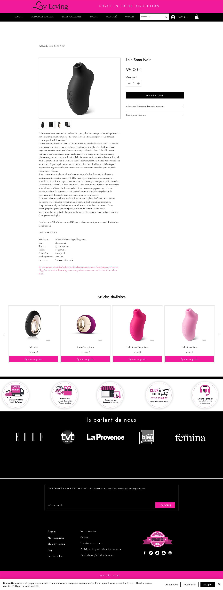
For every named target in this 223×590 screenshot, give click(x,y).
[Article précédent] (4, 334)
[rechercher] (166, 17)
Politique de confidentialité (25, 586)
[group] (111, 334)
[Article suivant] (219, 334)
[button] (197, 17)
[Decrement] (129, 83)
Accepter (207, 584)
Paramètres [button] (172, 584)
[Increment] (138, 83)
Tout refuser (189, 584)
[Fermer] (219, 584)
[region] (30, 449)
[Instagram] (170, 553)
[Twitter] (151, 553)
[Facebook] (145, 553)
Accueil (43, 45)
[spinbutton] (133, 83)
